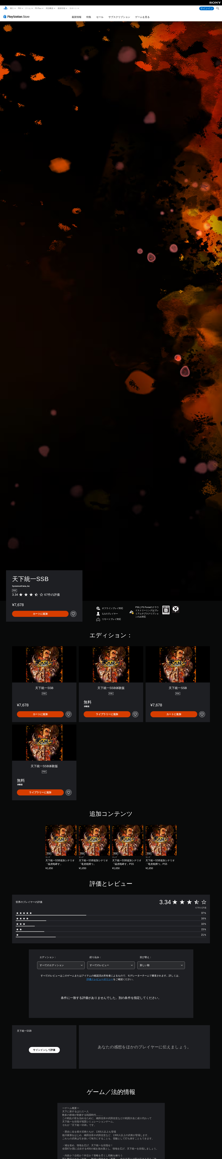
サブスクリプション (119, 16)
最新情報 (61, 8)
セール (99, 16)
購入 (12, 8)
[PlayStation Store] (17, 16)
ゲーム (28, 8)
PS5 (19, 8)
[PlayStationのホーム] (5, 8)
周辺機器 (49, 8)
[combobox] (61, 965)
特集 (88, 16)
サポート (73, 8)
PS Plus (38, 8)
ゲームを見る (142, 16)
